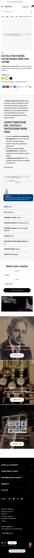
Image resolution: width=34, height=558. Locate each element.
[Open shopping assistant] (30, 544)
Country (17, 279)
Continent (16, 270)
